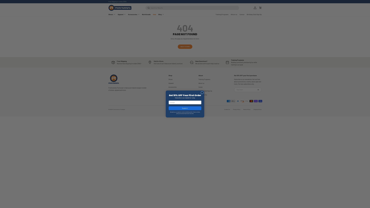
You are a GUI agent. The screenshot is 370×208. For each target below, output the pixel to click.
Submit (185, 108)
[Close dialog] (202, 92)
